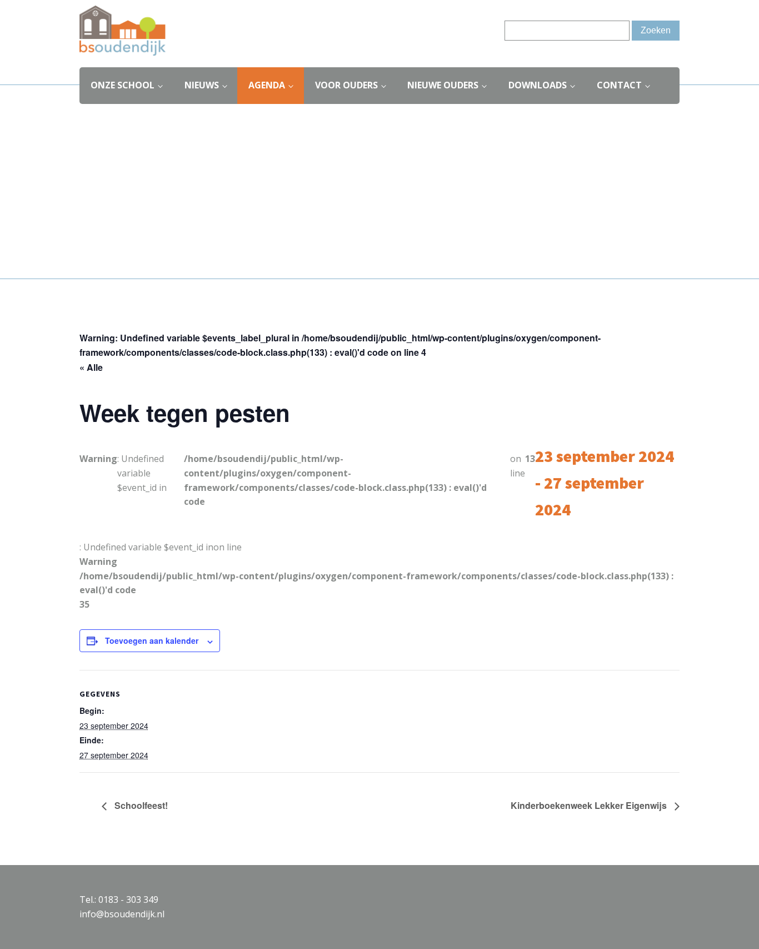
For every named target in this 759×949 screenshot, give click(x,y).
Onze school (122, 85)
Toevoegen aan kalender (151, 640)
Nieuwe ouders (442, 85)
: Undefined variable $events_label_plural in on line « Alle (340, 352)
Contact (619, 85)
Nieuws (201, 85)
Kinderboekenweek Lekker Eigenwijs (590, 805)
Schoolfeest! (140, 805)
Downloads (537, 85)
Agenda (266, 85)
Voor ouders (346, 85)
